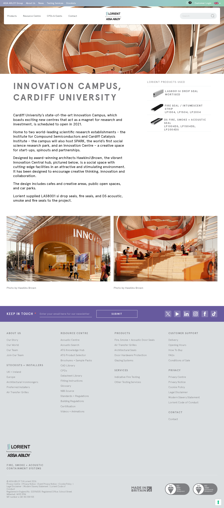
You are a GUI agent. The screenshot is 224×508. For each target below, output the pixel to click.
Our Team (12, 350)
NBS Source (67, 390)
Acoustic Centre (70, 339)
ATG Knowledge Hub (72, 350)
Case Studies (21, 30)
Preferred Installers (18, 387)
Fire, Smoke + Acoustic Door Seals (134, 339)
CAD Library (68, 365)
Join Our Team (15, 355)
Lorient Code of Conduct (183, 402)
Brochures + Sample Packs (76, 360)
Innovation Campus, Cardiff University (48, 30)
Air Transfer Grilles (18, 392)
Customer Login (203, 3)
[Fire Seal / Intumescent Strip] (155, 109)
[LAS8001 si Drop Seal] (155, 95)
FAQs (171, 355)
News (41, 3)
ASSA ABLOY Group (13, 3)
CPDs (64, 370)
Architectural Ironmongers (22, 382)
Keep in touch (21, 314)
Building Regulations (72, 401)
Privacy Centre (177, 376)
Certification (68, 406)
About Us (30, 3)
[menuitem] (13, 16)
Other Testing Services (127, 382)
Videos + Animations (72, 411)
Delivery (173, 339)
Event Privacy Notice (47, 484)
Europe (11, 376)
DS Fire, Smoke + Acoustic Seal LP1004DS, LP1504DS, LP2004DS (185, 124)
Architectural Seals (125, 350)
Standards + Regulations (75, 395)
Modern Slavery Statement (184, 397)
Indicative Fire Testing (127, 376)
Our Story (12, 339)
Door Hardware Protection (130, 355)
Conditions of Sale (179, 360)
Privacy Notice (177, 382)
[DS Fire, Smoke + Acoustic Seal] (154, 123)
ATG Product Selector (73, 355)
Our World (13, 344)
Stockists (71, 3)
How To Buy (175, 350)
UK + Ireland (14, 371)
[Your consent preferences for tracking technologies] (218, 502)
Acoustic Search (70, 344)
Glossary (66, 385)
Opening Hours (177, 344)
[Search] (212, 15)
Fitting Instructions (72, 380)
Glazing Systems (123, 360)
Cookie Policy (176, 387)
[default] (217, 3)
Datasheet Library (71, 375)
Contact (173, 419)
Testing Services (55, 3)
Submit (117, 313)
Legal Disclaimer (178, 392)
